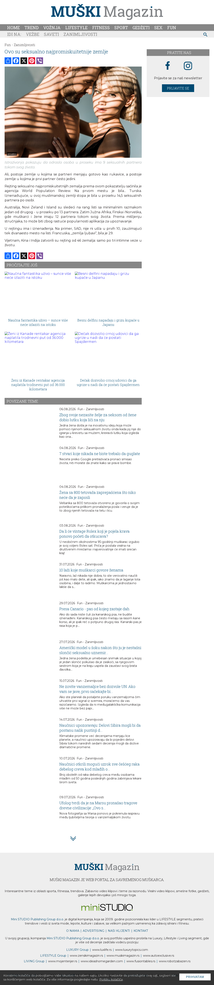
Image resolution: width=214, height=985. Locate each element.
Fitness (101, 27)
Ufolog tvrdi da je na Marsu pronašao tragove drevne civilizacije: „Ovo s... (98, 805)
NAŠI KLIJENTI (119, 931)
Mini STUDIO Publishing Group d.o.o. (37, 919)
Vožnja (52, 27)
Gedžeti (141, 27)
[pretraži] (205, 35)
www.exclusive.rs (158, 955)
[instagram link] (188, 66)
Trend (31, 27)
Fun (171, 27)
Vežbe (32, 34)
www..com (131, 950)
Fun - (9, 45)
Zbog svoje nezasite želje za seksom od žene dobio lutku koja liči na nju (97, 417)
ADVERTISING (93, 931)
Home (13, 27)
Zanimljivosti (80, 34)
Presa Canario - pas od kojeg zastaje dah (94, 608)
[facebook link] (167, 66)
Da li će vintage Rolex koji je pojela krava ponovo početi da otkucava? (94, 534)
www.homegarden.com (102, 961)
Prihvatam (195, 977)
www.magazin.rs (86, 955)
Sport (121, 27)
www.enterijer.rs (62, 961)
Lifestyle (76, 27)
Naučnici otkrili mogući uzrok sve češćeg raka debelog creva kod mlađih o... (99, 767)
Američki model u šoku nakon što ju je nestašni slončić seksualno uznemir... (100, 650)
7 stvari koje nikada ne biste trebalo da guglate (99, 453)
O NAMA (72, 931)
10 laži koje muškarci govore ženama (91, 570)
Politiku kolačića (111, 979)
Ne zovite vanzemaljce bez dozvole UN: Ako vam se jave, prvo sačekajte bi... (97, 689)
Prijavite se (178, 88)
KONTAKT (141, 931)
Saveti (51, 34)
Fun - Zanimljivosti (91, 409)
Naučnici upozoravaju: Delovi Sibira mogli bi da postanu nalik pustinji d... (100, 728)
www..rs (102, 950)
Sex (158, 27)
